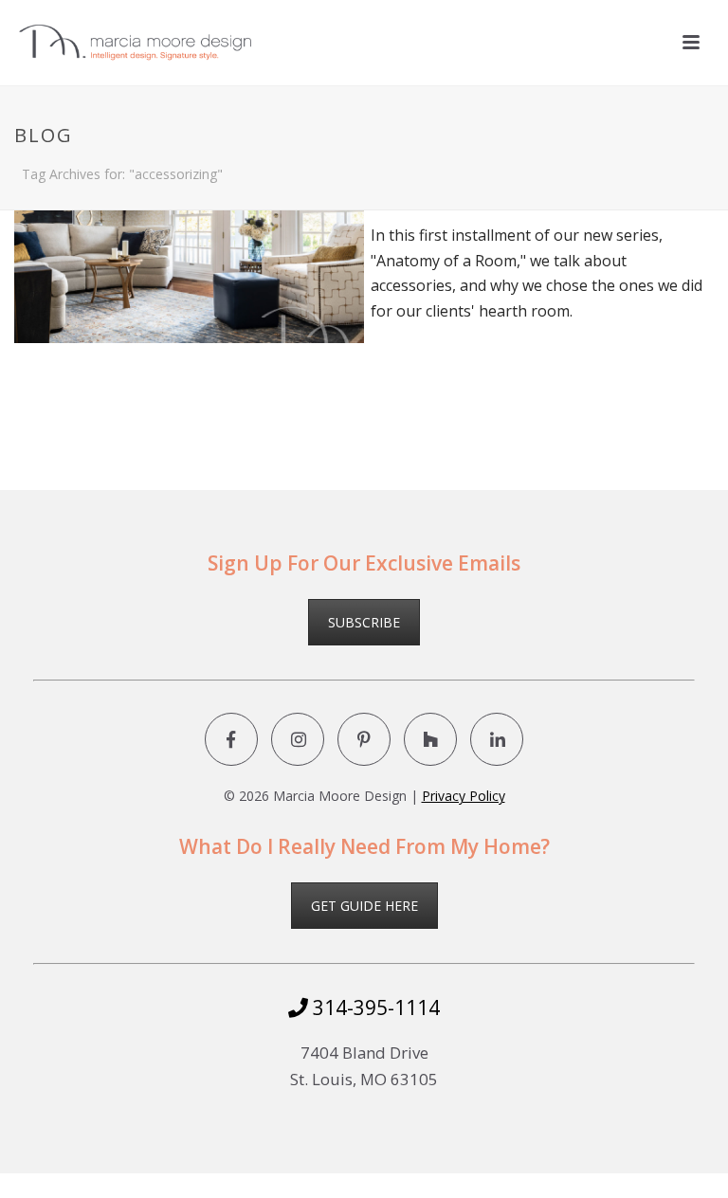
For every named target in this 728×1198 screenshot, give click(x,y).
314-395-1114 (374, 1007)
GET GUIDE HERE (364, 906)
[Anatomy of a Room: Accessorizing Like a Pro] (189, 224)
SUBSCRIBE (364, 622)
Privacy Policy (463, 796)
